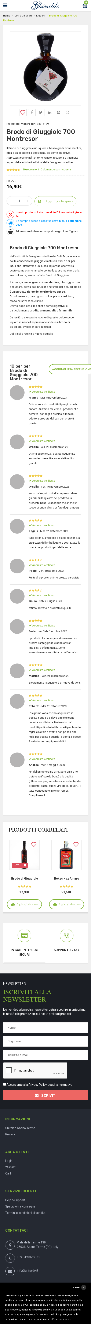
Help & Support (15, 1200)
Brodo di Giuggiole (24, 878)
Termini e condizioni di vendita (25, 1212)
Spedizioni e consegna (20, 1206)
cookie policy (42, 1309)
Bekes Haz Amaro (66, 878)
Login (8, 1160)
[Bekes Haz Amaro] (66, 855)
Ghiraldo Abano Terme (20, 1128)
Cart (8, 1173)
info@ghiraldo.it (27, 1270)
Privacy (10, 1134)
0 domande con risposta (56, 169)
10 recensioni (31, 169)
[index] (45, 5)
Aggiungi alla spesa (59, 201)
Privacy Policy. (38, 1084)
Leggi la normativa (60, 1084)
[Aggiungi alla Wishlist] (23, 112)
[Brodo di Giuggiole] (24, 855)
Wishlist (10, 1167)
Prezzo (12, 180)
